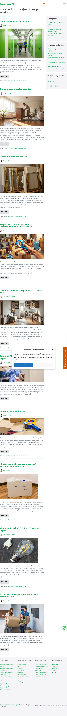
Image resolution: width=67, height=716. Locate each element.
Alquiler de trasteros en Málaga (9, 705)
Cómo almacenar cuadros (13, 156)
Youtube (54, 670)
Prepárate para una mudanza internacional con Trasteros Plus (16, 225)
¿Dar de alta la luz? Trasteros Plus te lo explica (19, 529)
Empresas (20, 668)
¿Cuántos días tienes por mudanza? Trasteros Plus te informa (18, 465)
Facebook (55, 664)
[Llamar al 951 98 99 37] (44, 4)
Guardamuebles (53, 86)
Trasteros (51, 84)
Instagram (55, 668)
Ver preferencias (44, 365)
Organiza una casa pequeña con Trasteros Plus (21, 291)
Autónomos (20, 670)
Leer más (5, 76)
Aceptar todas (23, 365)
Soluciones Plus (52, 38)
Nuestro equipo (21, 664)
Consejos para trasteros (55, 27)
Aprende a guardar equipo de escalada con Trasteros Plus (56, 62)
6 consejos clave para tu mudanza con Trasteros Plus (19, 595)
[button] (52, 349)
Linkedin (54, 672)
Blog (18, 666)
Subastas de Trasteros (23, 676)
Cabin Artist (20, 678)
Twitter (54, 666)
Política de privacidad (41, 672)
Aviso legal (38, 670)
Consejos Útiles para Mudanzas (17, 81)
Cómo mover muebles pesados (15, 89)
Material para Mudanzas (12, 411)
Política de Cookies (40, 674)
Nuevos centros (21, 674)
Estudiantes (20, 672)
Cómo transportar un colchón (15, 21)
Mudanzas (51, 81)
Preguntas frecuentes (41, 664)
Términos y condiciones (42, 676)
